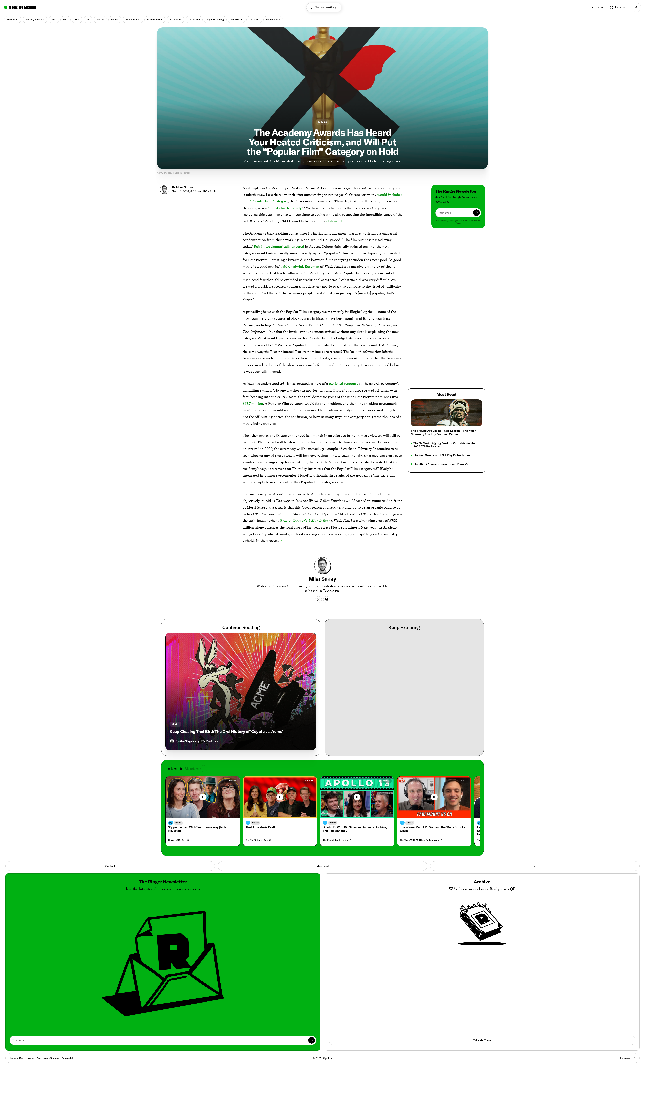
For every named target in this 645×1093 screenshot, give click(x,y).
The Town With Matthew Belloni (416, 840)
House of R (236, 19)
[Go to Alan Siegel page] (172, 741)
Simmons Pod (133, 19)
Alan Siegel (185, 741)
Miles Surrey (184, 187)
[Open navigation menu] (636, 7)
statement (334, 221)
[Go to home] (20, 7)
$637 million (253, 403)
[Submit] (476, 212)
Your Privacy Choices (47, 1058)
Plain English (273, 19)
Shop (535, 866)
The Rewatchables (332, 840)
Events (115, 19)
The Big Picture (254, 840)
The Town (254, 19)
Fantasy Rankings (35, 19)
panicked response (343, 383)
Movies (100, 19)
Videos (600, 7)
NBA (53, 19)
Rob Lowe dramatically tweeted (279, 246)
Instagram (625, 1057)
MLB (77, 19)
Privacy (30, 1057)
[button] (324, 7)
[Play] (202, 797)
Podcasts (620, 7)
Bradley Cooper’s (305, 520)
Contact (110, 866)
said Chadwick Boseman (300, 266)
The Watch (194, 19)
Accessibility (69, 1057)
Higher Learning (215, 19)
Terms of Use (16, 1057)
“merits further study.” (285, 208)
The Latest (12, 19)
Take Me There (482, 1040)
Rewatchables (154, 19)
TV (88, 19)
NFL (65, 19)
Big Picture (175, 19)
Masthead (322, 866)
